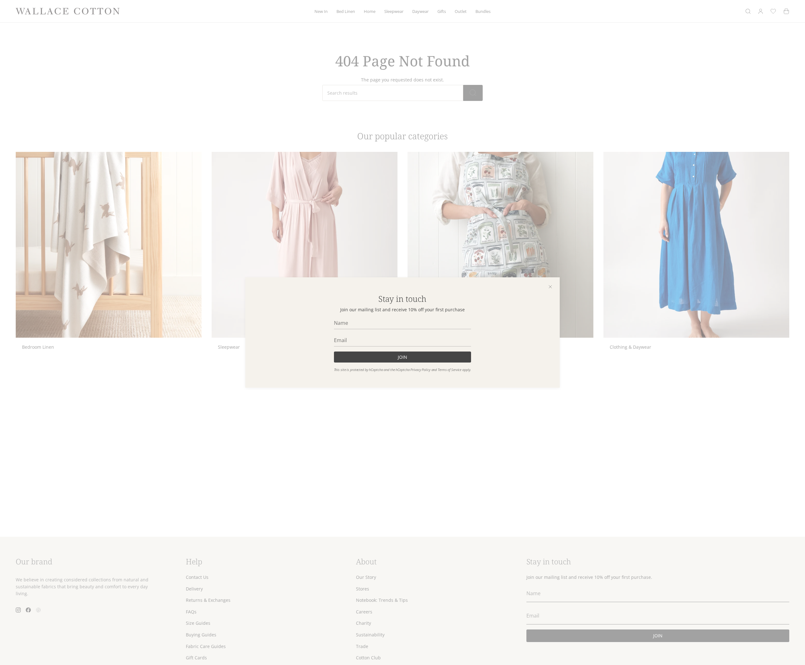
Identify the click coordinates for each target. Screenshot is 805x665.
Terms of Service (449, 370)
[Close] (550, 287)
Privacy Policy (420, 370)
